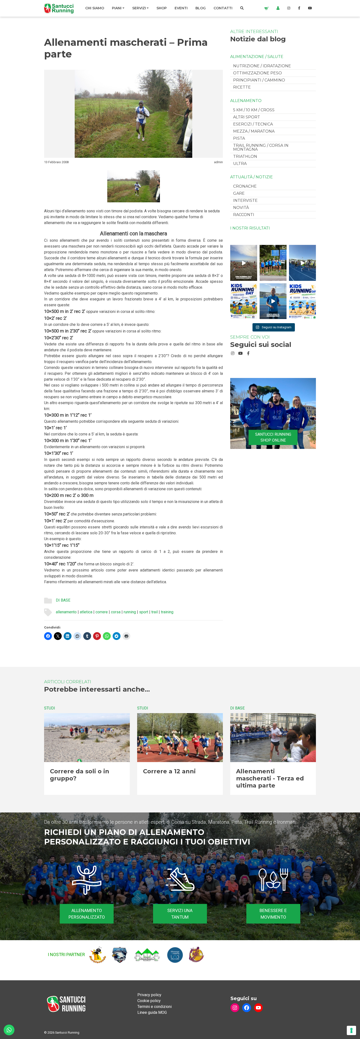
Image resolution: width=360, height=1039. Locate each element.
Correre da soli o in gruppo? (79, 775)
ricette (242, 87)
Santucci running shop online (273, 437)
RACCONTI (243, 214)
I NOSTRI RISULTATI (250, 228)
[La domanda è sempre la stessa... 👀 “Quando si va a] (273, 263)
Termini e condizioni (154, 1006)
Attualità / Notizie (251, 177)
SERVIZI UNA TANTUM (179, 914)
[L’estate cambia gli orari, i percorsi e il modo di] (302, 263)
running (130, 612)
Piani (116, 8)
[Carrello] (266, 8)
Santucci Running (67, 1032)
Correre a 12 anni (169, 771)
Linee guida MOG (152, 1012)
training (167, 612)
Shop (161, 8)
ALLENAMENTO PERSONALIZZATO (87, 914)
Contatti (223, 8)
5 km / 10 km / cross (254, 110)
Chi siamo (94, 8)
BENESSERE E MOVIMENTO (273, 914)
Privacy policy (149, 995)
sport (143, 612)
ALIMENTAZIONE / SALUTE (256, 57)
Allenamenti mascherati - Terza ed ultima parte (270, 778)
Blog (200, 8)
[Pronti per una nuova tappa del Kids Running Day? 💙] (243, 301)
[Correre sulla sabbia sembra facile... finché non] (243, 263)
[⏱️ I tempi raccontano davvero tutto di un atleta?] (273, 301)
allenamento (66, 612)
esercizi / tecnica (253, 124)
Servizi (139, 8)
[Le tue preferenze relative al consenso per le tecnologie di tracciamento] (351, 1030)
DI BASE (63, 600)
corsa (115, 612)
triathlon (245, 156)
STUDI (49, 708)
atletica (86, 612)
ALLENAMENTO (246, 101)
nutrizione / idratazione (262, 66)
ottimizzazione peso (257, 73)
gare (239, 193)
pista (239, 138)
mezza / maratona (254, 131)
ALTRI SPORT (246, 117)
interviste (245, 200)
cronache (245, 186)
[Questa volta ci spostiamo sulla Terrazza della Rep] (302, 301)
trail (154, 612)
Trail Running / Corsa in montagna (260, 147)
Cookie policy (149, 1000)
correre (102, 612)
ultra (240, 163)
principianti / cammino (259, 80)
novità (241, 207)
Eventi (181, 8)
